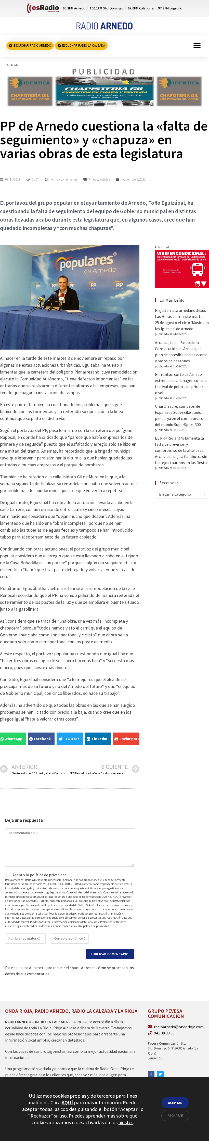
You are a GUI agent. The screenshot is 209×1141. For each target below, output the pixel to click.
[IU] (182, 268)
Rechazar (175, 1115)
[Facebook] (151, 1074)
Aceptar (175, 1102)
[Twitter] (160, 1074)
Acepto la (39, 874)
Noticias (104, 179)
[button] (197, 46)
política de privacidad (48, 874)
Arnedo (93, 179)
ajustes (126, 1122)
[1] (104, 86)
